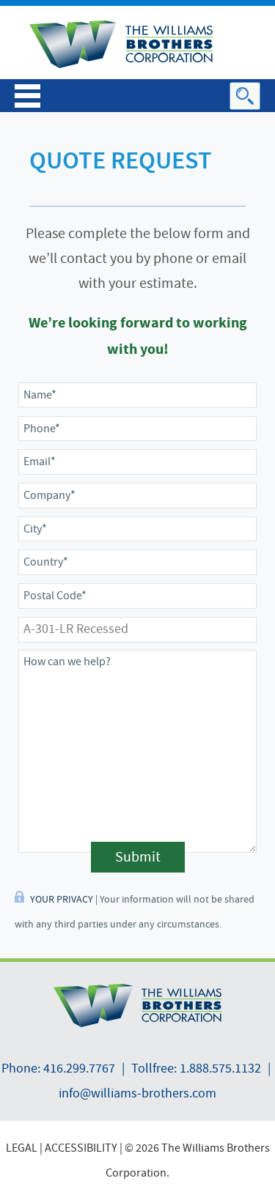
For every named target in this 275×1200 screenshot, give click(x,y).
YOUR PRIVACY (61, 898)
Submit (138, 857)
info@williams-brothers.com (137, 1093)
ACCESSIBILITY (81, 1148)
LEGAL (21, 1148)
